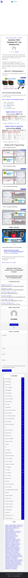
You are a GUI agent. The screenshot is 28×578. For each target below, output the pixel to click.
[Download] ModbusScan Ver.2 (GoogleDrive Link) (13, 297)
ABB (7, 525)
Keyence (8, 544)
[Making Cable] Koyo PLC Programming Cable (12, 286)
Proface (8, 556)
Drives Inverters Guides (11, 37)
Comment (4, 335)
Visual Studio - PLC (10, 302)
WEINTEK (8, 568)
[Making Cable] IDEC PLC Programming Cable (12, 289)
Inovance (8, 542)
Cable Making (4, 284)
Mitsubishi (17, 548)
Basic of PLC (9, 527)
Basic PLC (16, 527)
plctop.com (20, 574)
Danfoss (18, 531)
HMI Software (17, 540)
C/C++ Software (9, 529)
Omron (7, 550)
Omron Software (4, 299)
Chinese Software (10, 531)
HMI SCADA (9, 540)
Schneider (15, 558)
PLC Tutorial (17, 554)
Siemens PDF (13, 292)
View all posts (14, 324)
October (17, 52)
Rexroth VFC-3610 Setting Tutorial (9, 293)
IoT (17, 542)
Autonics (20, 525)
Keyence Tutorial (16, 544)
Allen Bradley (13, 525)
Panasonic (8, 552)
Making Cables (9, 548)
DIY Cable (13, 533)
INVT (13, 542)
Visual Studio (9, 566)
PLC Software (9, 295)
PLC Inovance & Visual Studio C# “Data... (11, 304)
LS (17, 546)
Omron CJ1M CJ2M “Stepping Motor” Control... (12, 300)
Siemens (8, 562)
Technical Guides (10, 564)
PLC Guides (19, 37)
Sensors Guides (9, 560)
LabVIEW (13, 546)
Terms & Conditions (16, 576)
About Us (9, 576)
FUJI (16, 536)
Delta (7, 533)
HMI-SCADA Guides (10, 538)
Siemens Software (16, 562)
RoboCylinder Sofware (17, 556)
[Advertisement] (14, 20)
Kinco (7, 546)
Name (4, 348)
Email (3, 354)
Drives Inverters (6, 262)
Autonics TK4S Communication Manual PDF (13, 251)
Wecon (15, 566)
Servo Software (18, 560)
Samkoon (8, 558)
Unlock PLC (18, 564)
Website (4, 360)
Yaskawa (15, 568)
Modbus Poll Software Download (11, 250)
